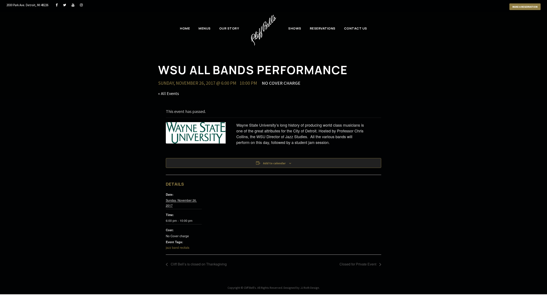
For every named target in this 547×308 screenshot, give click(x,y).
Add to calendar (274, 163)
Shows (294, 28)
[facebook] (57, 5)
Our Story (229, 28)
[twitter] (64, 5)
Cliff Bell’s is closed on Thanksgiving (198, 264)
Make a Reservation (525, 6)
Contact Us (355, 28)
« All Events (168, 93)
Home (185, 28)
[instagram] (81, 5)
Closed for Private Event (358, 264)
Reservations (322, 28)
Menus (205, 28)
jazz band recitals (177, 247)
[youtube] (73, 5)
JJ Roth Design (309, 288)
